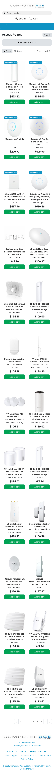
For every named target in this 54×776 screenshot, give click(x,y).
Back (47, 35)
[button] (20, 721)
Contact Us (12, 751)
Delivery (32, 751)
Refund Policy (27, 759)
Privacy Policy (44, 755)
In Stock (7, 51)
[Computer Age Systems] (27, 5)
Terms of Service (28, 755)
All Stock (18, 51)
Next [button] (46, 51)
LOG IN (22, 18)
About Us (42, 751)
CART (35, 18)
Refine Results (26, 42)
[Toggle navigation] (3, 26)
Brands (23, 751)
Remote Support (10, 755)
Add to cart (15, 102)
